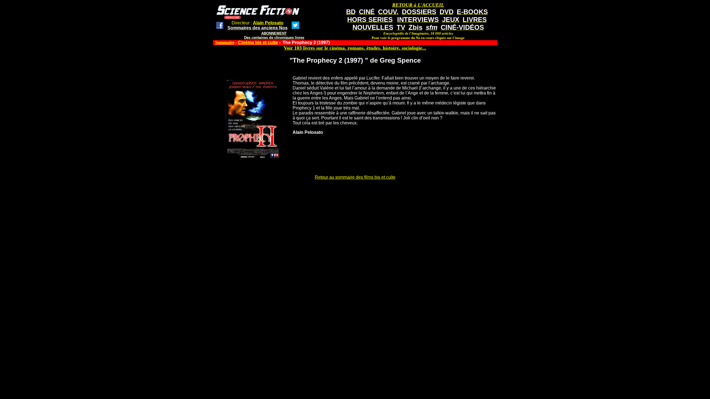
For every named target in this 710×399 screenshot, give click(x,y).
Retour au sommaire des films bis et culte (355, 177)
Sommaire (224, 42)
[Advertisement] (355, 197)
